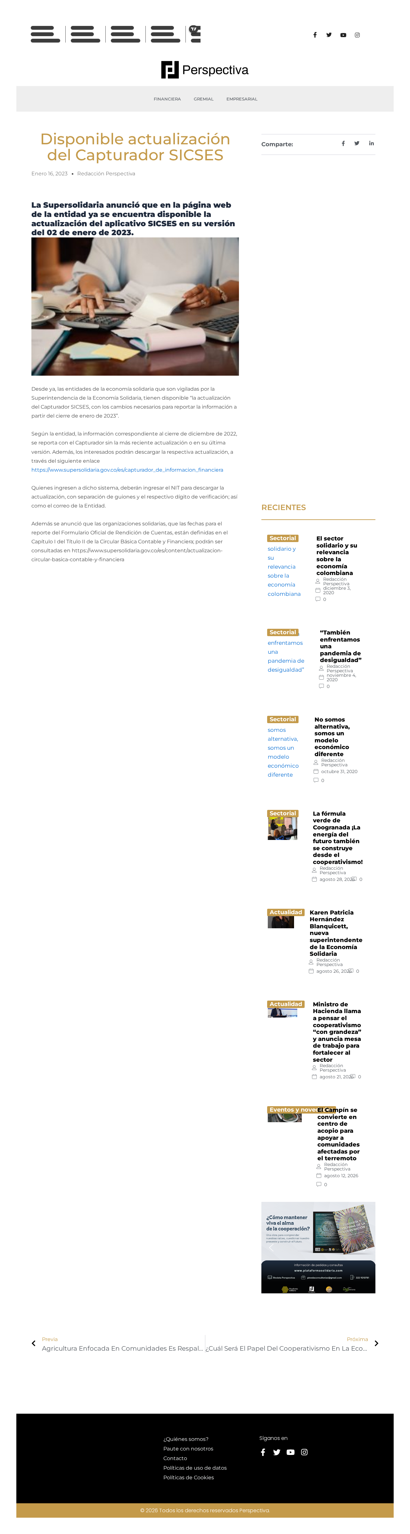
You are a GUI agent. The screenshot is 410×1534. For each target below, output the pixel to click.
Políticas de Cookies (188, 1477)
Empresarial (242, 98)
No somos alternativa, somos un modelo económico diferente (332, 737)
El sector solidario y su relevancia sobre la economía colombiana (336, 556)
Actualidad (286, 912)
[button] (271, 1247)
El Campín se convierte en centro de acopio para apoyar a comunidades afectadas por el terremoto (338, 1134)
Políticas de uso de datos (195, 1468)
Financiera (167, 98)
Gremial (204, 98)
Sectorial (283, 538)
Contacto (175, 1458)
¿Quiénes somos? (186, 1439)
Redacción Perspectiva (336, 581)
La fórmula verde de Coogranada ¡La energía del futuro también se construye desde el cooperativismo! (338, 838)
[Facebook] (315, 35)
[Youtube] (343, 35)
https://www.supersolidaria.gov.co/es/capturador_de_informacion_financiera (127, 470)
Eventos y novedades (301, 1109)
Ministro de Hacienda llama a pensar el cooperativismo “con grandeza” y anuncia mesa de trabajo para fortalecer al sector (337, 1032)
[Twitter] (329, 35)
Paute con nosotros (188, 1449)
